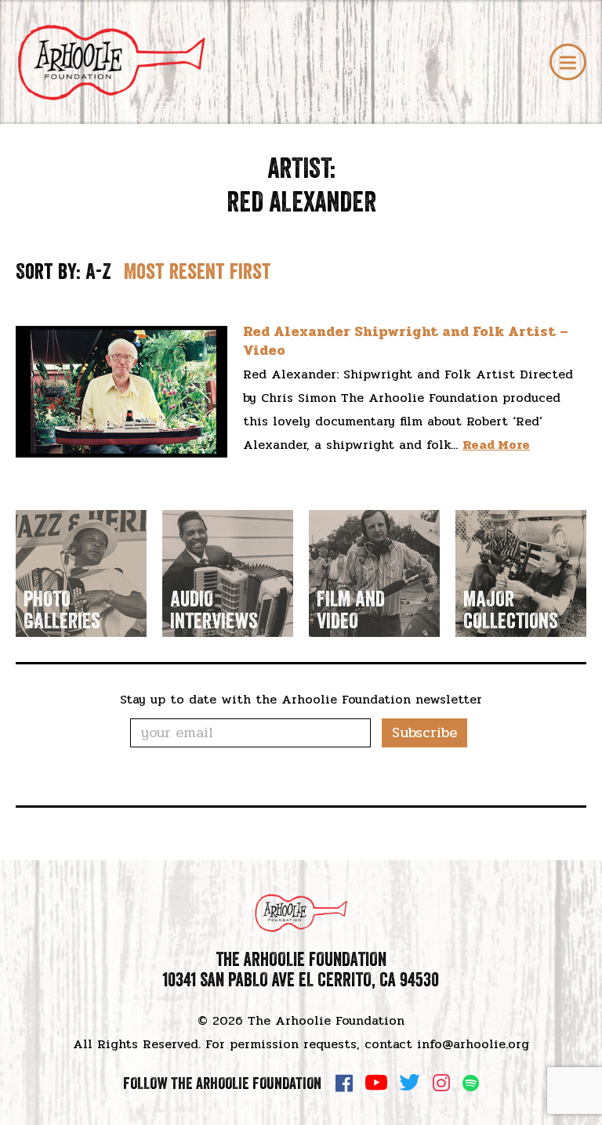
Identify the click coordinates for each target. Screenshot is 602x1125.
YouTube (376, 1083)
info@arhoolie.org (473, 1044)
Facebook (344, 1082)
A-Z (98, 271)
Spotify (470, 1083)
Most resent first (197, 271)
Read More (496, 444)
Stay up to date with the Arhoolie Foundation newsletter (301, 699)
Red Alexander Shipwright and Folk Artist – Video (405, 340)
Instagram (441, 1082)
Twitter (410, 1083)
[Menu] (567, 62)
